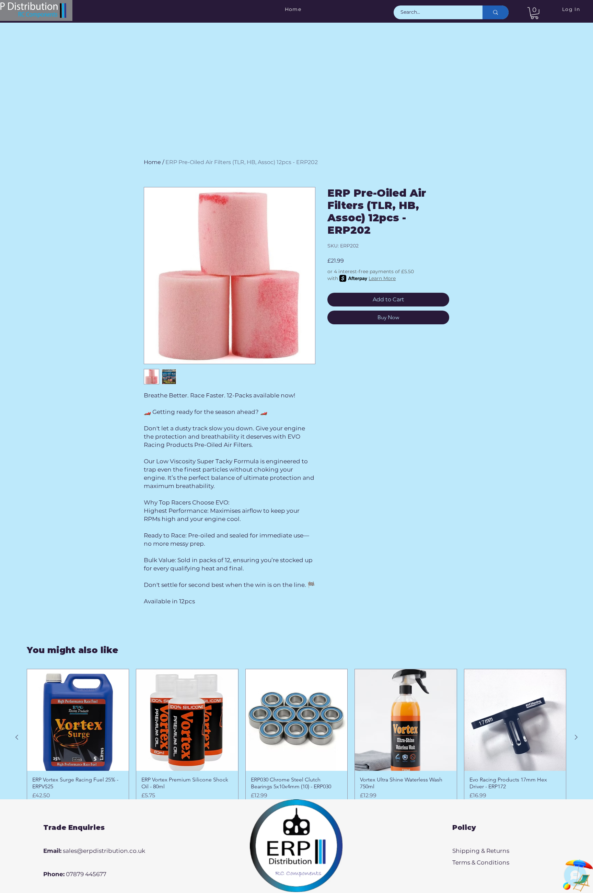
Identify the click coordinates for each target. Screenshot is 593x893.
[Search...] (495, 12)
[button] (534, 13)
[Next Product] (576, 737)
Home (152, 162)
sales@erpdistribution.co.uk (104, 850)
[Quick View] (78, 720)
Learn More (382, 278)
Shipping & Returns (480, 850)
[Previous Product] (17, 737)
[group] (296, 737)
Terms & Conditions (480, 862)
